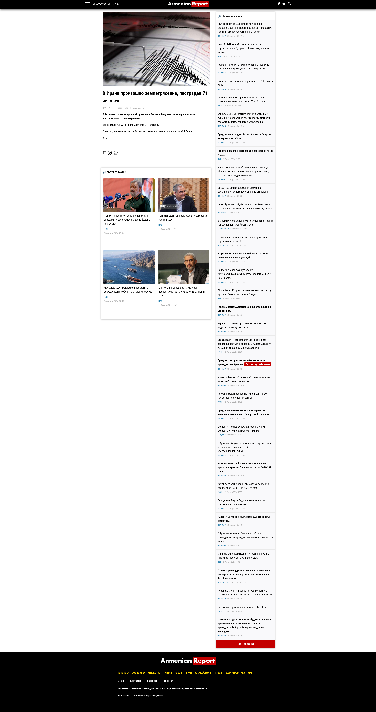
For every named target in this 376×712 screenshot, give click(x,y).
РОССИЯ (221, 106)
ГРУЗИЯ (221, 352)
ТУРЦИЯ (221, 435)
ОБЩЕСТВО (222, 73)
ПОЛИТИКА (222, 36)
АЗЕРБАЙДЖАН (223, 229)
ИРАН (106, 229)
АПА (105, 138)
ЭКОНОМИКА (223, 245)
